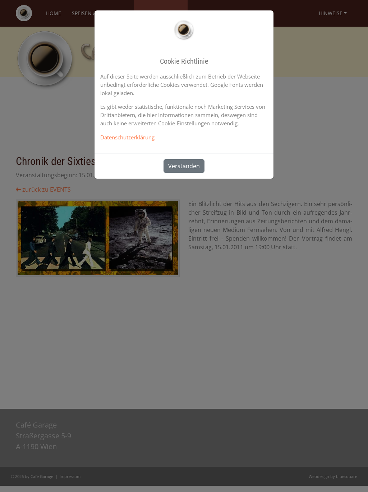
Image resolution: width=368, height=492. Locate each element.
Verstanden (184, 166)
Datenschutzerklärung (127, 137)
